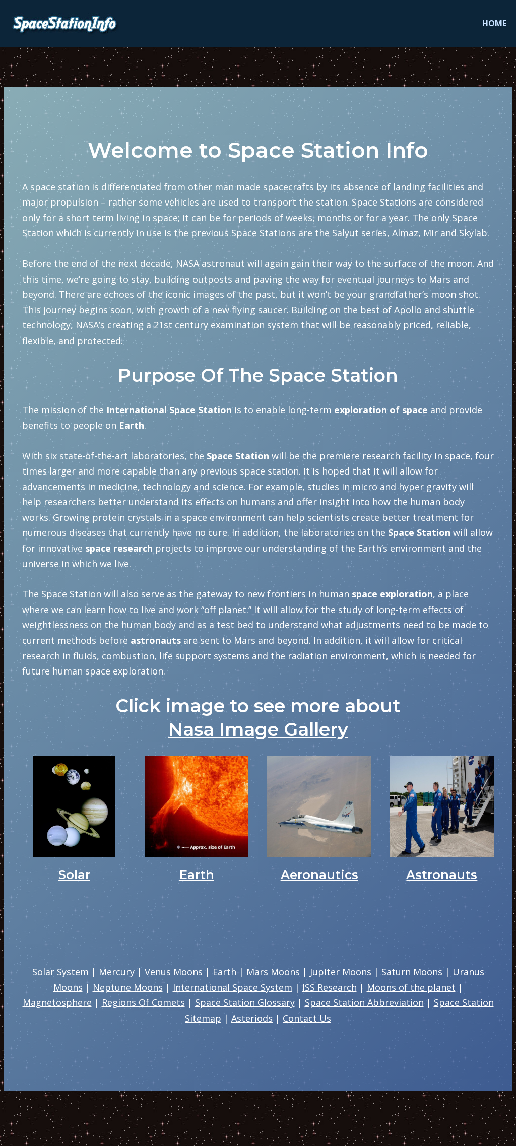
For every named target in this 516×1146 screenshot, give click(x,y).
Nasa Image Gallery (258, 729)
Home (494, 23)
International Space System (232, 987)
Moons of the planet (411, 987)
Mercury (117, 972)
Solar (74, 874)
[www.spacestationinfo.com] (67, 23)
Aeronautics (319, 874)
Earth (196, 874)
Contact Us (307, 1018)
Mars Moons (273, 972)
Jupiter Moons (340, 972)
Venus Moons (174, 972)
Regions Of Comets (143, 1002)
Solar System (60, 972)
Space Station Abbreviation (364, 1002)
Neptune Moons (128, 987)
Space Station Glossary (245, 1002)
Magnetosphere (57, 1002)
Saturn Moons (411, 972)
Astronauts (441, 874)
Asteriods (252, 1018)
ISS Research (329, 987)
